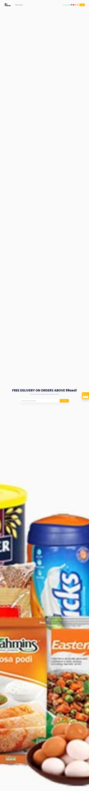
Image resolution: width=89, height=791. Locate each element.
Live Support (66, 4)
